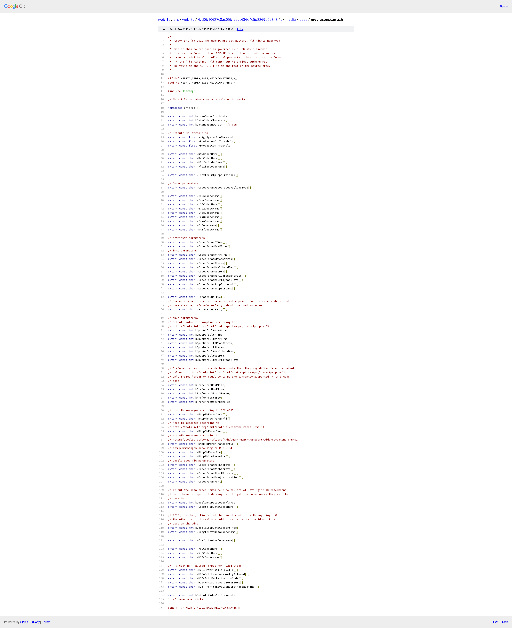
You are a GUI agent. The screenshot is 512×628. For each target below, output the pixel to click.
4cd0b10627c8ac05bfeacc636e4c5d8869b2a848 (238, 19)
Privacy (35, 622)
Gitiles (24, 622)
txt (495, 622)
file (240, 29)
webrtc (164, 19)
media (290, 19)
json (505, 622)
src (176, 19)
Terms (46, 622)
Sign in (504, 6)
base (303, 19)
